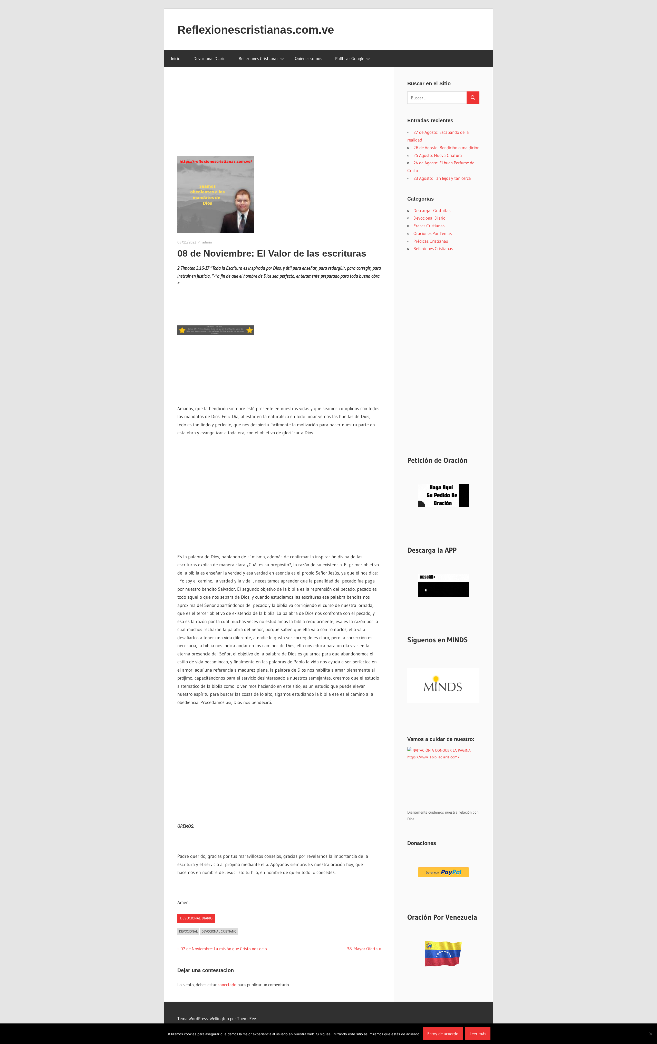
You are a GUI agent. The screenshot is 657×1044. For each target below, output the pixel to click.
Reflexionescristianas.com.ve (255, 29)
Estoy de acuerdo (442, 1033)
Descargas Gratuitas (431, 210)
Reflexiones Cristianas (258, 58)
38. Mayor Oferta (362, 948)
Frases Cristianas (429, 225)
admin (207, 242)
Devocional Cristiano (218, 931)
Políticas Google (349, 58)
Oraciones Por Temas (432, 233)
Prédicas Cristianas (430, 241)
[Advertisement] (279, 118)
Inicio (175, 58)
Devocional (188, 931)
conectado (227, 984)
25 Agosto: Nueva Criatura (437, 155)
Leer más (478, 1033)
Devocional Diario (210, 58)
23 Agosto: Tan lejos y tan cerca (442, 178)
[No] (650, 1033)
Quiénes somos (308, 58)
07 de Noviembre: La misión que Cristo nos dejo (223, 948)
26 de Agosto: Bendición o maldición (446, 147)
